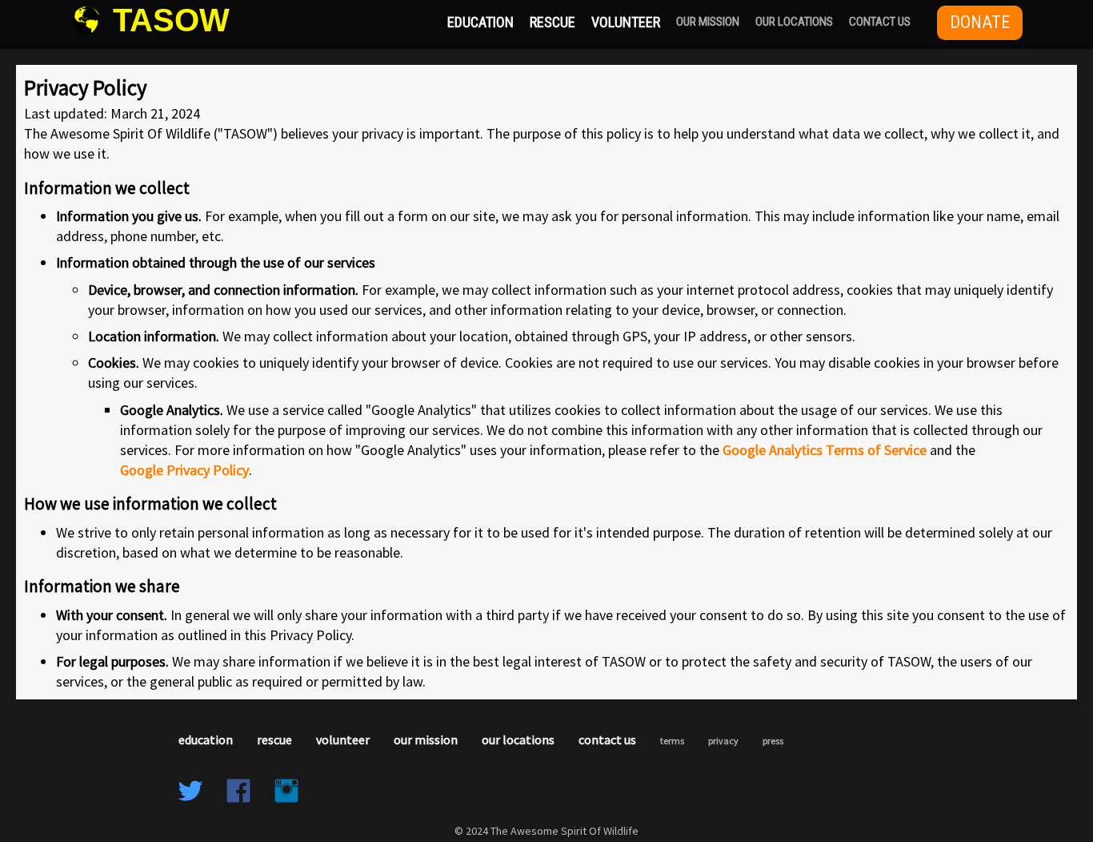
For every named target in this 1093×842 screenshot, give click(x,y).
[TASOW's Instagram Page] (286, 792)
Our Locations (794, 21)
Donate (980, 22)
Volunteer (625, 22)
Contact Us (880, 21)
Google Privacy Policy (184, 470)
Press (773, 741)
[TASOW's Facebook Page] (238, 792)
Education (480, 22)
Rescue (552, 22)
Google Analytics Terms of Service (825, 450)
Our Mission (707, 21)
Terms (672, 741)
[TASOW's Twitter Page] (190, 792)
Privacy (723, 741)
